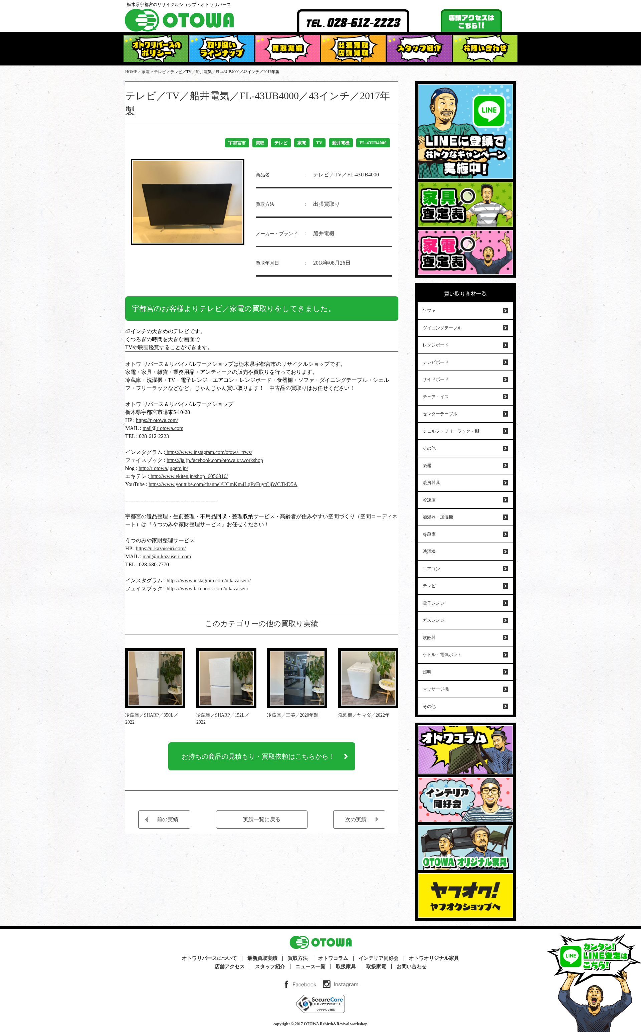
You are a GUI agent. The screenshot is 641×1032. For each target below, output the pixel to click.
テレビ (280, 142)
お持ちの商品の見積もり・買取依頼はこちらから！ (258, 756)
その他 (429, 448)
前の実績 (167, 819)
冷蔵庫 (429, 534)
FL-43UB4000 (373, 142)
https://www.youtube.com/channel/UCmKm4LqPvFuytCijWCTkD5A (223, 484)
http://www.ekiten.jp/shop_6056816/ (188, 476)
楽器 (427, 465)
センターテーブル (440, 413)
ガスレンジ (433, 620)
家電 (301, 142)
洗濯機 (429, 551)
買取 (260, 142)
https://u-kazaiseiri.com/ (161, 548)
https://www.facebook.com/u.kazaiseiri (207, 588)
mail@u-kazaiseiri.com (167, 556)
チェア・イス (436, 396)
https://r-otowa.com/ (157, 420)
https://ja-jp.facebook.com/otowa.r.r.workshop (215, 460)
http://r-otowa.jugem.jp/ (163, 468)
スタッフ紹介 (270, 966)
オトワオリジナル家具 (434, 958)
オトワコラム (333, 958)
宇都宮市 (237, 142)
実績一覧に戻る (261, 819)
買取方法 (298, 958)
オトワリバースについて (209, 958)
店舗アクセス (230, 966)
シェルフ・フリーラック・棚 (451, 431)
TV (319, 142)
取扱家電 (376, 966)
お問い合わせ (412, 966)
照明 (427, 672)
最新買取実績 (262, 958)
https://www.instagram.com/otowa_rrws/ (208, 452)
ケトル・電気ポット (442, 654)
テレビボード (436, 362)
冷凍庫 (429, 499)
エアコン (431, 568)
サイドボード (436, 379)
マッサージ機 (436, 689)
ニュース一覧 (310, 966)
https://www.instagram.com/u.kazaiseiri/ (209, 580)
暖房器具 (431, 482)
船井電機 (341, 142)
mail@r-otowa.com (163, 428)
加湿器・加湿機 (438, 517)
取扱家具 (346, 966)
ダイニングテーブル (442, 327)
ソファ (429, 310)
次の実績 (356, 819)
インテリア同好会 (379, 958)
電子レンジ (433, 603)
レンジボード (436, 344)
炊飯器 (429, 637)
